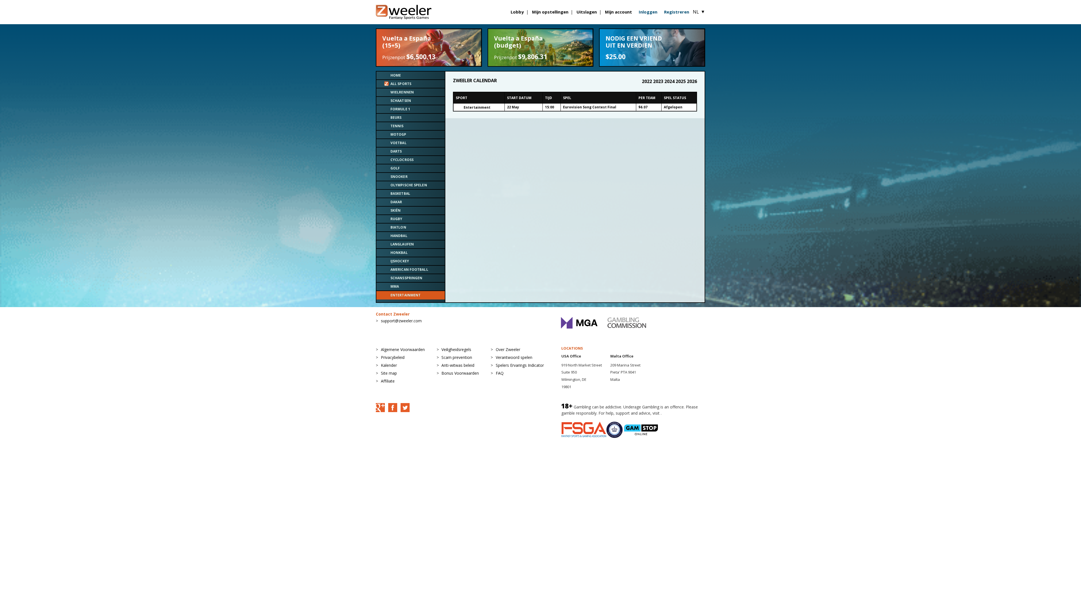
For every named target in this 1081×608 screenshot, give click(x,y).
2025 (681, 81)
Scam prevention (456, 357)
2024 (670, 81)
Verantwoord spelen (514, 357)
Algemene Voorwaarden (403, 349)
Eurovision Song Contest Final (589, 107)
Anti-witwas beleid (457, 365)
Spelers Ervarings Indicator (520, 365)
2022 (647, 81)
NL (699, 12)
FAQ (500, 373)
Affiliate (388, 381)
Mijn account (618, 12)
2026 (692, 81)
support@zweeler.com (401, 320)
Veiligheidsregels (456, 349)
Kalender (389, 365)
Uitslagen (587, 12)
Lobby (517, 12)
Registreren (676, 12)
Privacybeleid (393, 357)
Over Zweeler (508, 349)
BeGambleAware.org (681, 413)
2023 (658, 81)
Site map (389, 373)
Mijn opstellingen (550, 12)
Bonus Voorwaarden (460, 373)
